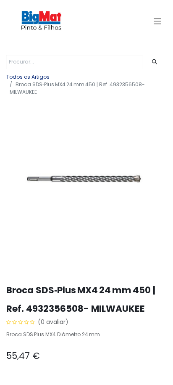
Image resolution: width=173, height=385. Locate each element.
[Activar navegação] (157, 20)
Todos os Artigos (28, 76)
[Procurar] (155, 62)
